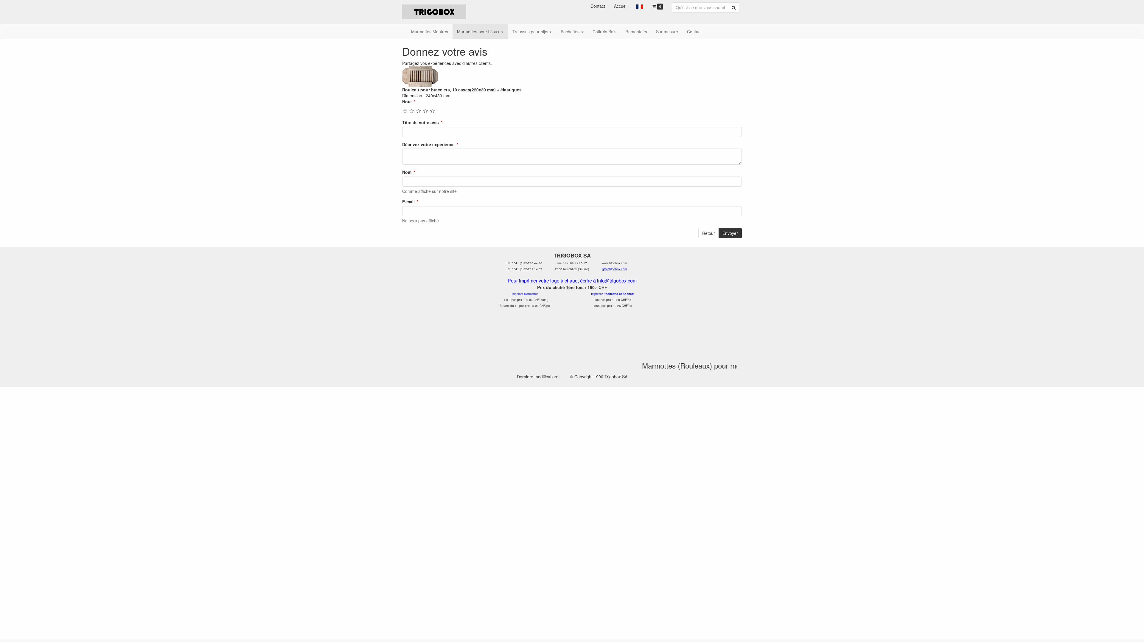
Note (407, 101)
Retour (708, 233)
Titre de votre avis (420, 122)
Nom (406, 172)
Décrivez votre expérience (428, 144)
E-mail (408, 202)
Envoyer (730, 233)
